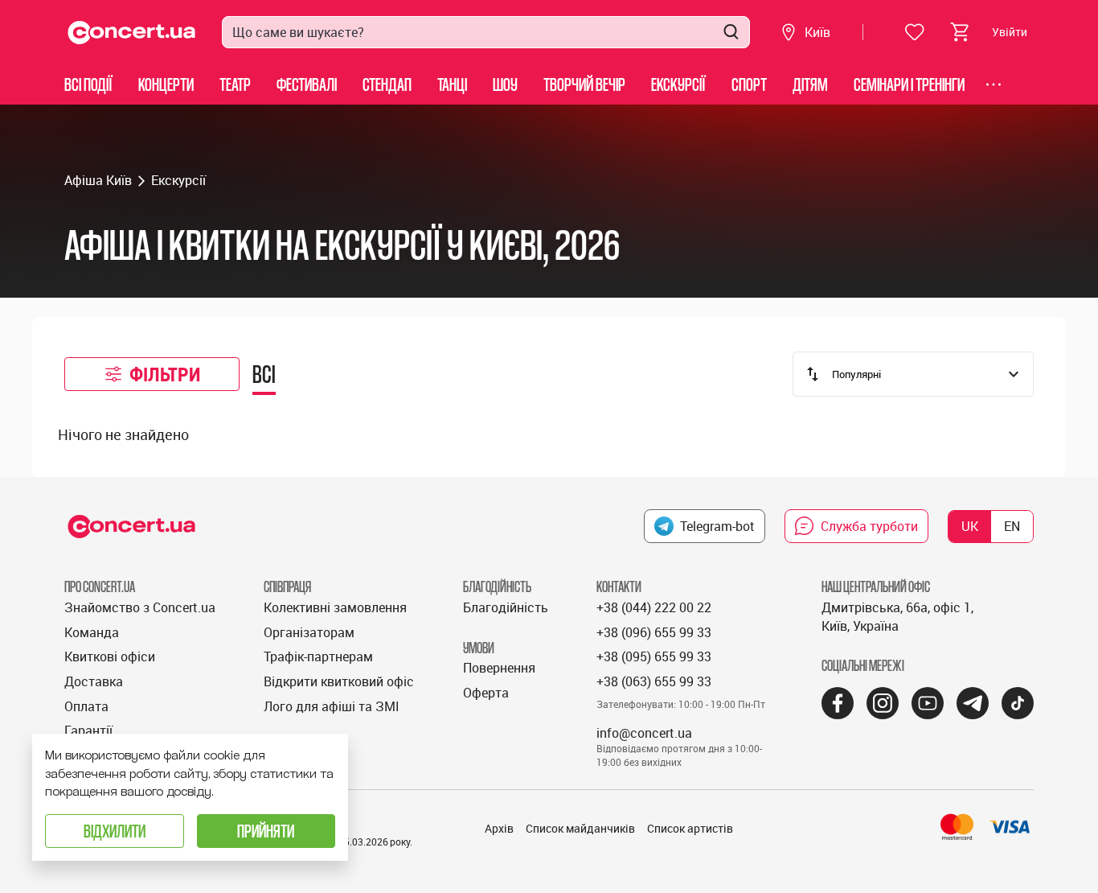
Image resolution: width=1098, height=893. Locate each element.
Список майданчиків (580, 828)
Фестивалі (307, 84)
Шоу (505, 84)
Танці (452, 84)
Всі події (88, 84)
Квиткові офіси (109, 656)
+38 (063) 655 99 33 (653, 681)
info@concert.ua (644, 733)
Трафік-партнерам (318, 656)
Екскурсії (678, 84)
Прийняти (265, 830)
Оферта (486, 693)
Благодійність (505, 607)
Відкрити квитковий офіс (339, 681)
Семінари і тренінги (909, 84)
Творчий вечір (584, 84)
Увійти (1009, 31)
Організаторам (309, 632)
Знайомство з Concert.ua (139, 607)
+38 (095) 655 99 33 (653, 656)
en (1012, 526)
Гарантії (88, 730)
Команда (91, 632)
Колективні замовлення (335, 607)
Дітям (810, 84)
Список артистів (690, 828)
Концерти (166, 84)
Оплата (86, 706)
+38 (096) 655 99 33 (653, 632)
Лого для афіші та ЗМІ (331, 706)
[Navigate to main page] (131, 33)
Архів (499, 828)
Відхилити (114, 830)
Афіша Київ (98, 180)
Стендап (387, 84)
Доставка (93, 681)
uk (969, 526)
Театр (235, 84)
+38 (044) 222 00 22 (653, 607)
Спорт (749, 84)
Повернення (499, 668)
